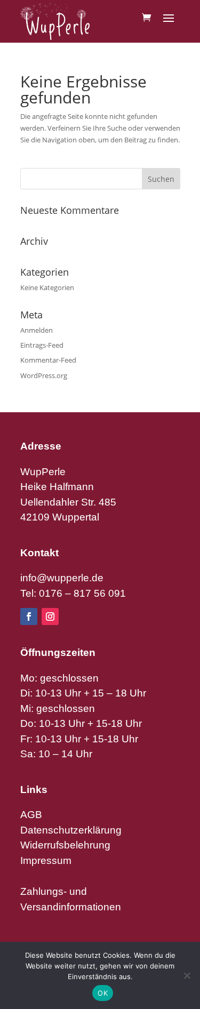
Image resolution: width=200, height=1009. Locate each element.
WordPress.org (43, 375)
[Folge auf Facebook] (28, 616)
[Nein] (186, 975)
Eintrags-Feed (41, 345)
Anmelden (36, 330)
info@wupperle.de (61, 577)
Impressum (45, 860)
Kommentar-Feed (48, 360)
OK (103, 993)
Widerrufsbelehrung (65, 845)
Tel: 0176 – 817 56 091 (73, 593)
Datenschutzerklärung (71, 830)
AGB (31, 814)
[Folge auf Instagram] (50, 616)
